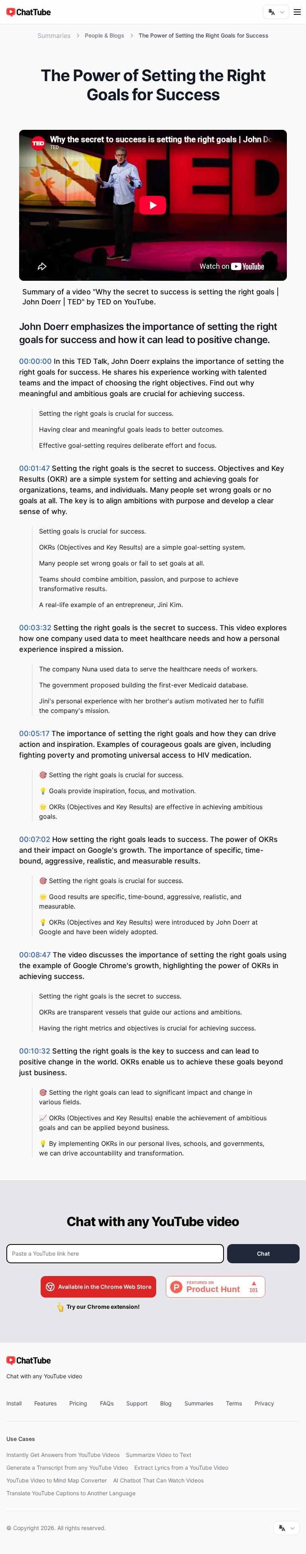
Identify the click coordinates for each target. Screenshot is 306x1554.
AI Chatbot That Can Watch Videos (158, 1480)
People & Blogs (104, 35)
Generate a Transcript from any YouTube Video (67, 1467)
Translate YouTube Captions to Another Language (70, 1493)
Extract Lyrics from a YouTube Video (181, 1467)
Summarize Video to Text (158, 1454)
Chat (263, 1253)
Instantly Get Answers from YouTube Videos (63, 1454)
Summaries (54, 36)
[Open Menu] (297, 12)
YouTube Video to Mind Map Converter (56, 1480)
